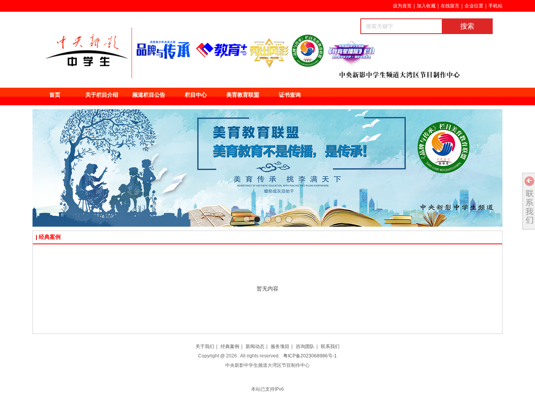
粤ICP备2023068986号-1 (310, 356)
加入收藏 (426, 6)
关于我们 (204, 346)
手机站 (495, 6)
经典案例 (230, 346)
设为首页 (402, 6)
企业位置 (474, 6)
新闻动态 (255, 346)
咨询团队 (305, 346)
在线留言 (450, 6)
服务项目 (280, 346)
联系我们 (330, 346)
